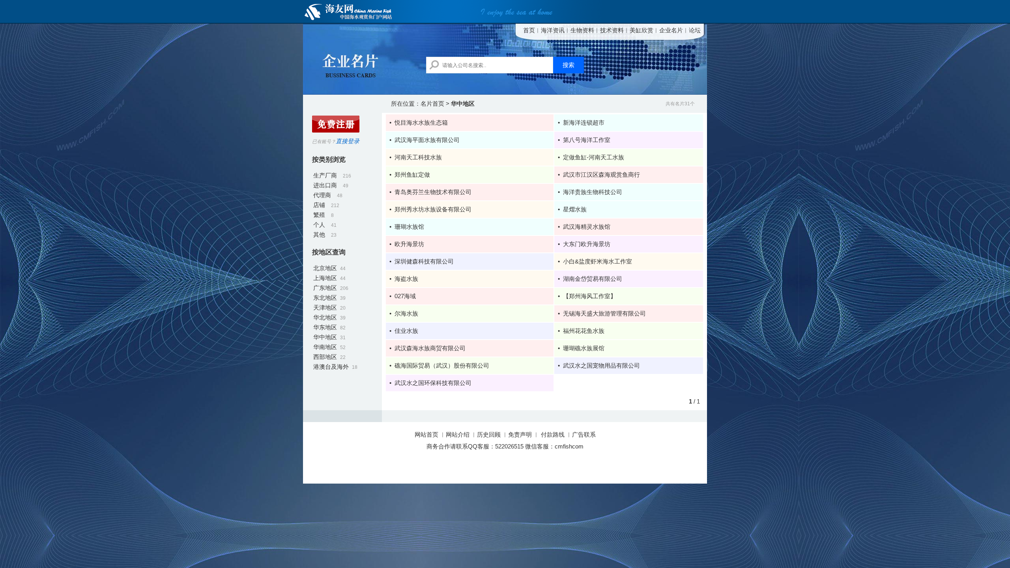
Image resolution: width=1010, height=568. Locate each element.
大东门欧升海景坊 (586, 244)
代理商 (322, 195)
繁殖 (319, 214)
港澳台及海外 (331, 366)
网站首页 (427, 434)
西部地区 (325, 356)
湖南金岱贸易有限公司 (592, 278)
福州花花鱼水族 (583, 330)
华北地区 (325, 317)
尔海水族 (406, 313)
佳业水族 (406, 330)
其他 (319, 234)
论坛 (695, 30)
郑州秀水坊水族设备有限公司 (433, 209)
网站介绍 (457, 434)
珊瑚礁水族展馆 (583, 348)
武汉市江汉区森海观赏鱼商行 (601, 174)
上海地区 (325, 278)
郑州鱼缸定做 (412, 174)
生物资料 (582, 30)
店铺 (319, 205)
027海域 (405, 296)
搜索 (568, 65)
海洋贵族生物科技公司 (592, 192)
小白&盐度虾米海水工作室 (597, 261)
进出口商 (325, 185)
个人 (319, 224)
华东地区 (325, 327)
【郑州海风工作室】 (589, 296)
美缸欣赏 (641, 30)
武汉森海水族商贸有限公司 (430, 348)
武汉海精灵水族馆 (586, 226)
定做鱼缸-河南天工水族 (593, 157)
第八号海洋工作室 (586, 139)
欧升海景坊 (409, 244)
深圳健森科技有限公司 (424, 261)
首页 (529, 30)
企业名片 (671, 30)
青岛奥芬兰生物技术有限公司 (433, 192)
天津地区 (325, 307)
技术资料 (612, 30)
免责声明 (520, 434)
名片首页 (432, 103)
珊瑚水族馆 (409, 226)
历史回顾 (489, 434)
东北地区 (325, 297)
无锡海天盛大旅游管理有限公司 (604, 313)
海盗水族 (406, 278)
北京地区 (325, 268)
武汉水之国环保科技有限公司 (433, 382)
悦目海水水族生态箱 (421, 122)
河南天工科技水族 (418, 157)
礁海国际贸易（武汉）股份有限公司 (442, 365)
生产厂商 (325, 175)
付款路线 (553, 434)
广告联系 (584, 434)
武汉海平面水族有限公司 (427, 139)
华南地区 (325, 347)
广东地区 (325, 287)
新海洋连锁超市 (583, 122)
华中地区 (325, 337)
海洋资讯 (553, 30)
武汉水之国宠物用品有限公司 (601, 365)
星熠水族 (575, 209)
